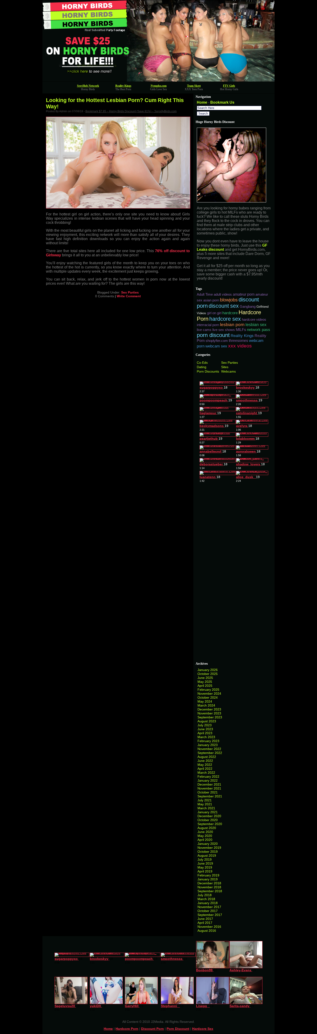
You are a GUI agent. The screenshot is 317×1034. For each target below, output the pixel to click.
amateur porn (244, 294)
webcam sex (216, 346)
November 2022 (209, 749)
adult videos (223, 294)
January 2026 (207, 670)
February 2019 (208, 875)
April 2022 (204, 768)
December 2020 (209, 816)
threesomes (238, 341)
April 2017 (204, 923)
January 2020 (207, 844)
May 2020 (204, 836)
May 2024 (204, 701)
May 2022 (204, 764)
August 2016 (206, 930)
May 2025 (204, 682)
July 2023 (204, 725)
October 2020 (207, 820)
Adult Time (205, 294)
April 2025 (204, 685)
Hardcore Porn (127, 1029)
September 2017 (209, 915)
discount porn (152, 1029)
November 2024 (209, 693)
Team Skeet (194, 85)
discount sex (224, 306)
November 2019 (209, 847)
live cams (204, 330)
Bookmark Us (222, 102)
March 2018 (206, 899)
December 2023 (209, 709)
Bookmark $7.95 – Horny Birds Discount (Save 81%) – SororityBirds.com (131, 111)
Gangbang (248, 306)
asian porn (211, 300)
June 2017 (205, 919)
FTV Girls (229, 85)
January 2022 (207, 780)
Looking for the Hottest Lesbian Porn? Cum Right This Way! (115, 103)
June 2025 (205, 678)
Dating (201, 367)
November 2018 (209, 887)
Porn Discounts (208, 371)
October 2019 (207, 851)
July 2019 (204, 859)
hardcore (230, 313)
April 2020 (204, 840)
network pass (258, 329)
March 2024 (206, 705)
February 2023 (208, 741)
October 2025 (207, 674)
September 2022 (209, 753)
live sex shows (223, 330)
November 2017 (209, 907)
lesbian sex (256, 324)
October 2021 (207, 792)
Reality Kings (123, 85)
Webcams (228, 371)
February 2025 (208, 689)
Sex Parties (130, 292)
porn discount (213, 335)
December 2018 (209, 883)
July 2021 (204, 800)
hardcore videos (254, 319)
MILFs (241, 330)
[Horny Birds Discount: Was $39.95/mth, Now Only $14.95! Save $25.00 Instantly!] (158, 80)
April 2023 (204, 733)
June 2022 (205, 761)
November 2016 (209, 926)
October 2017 (207, 911)
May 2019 (204, 867)
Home (202, 102)
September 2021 (209, 796)
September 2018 (209, 891)
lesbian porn (232, 324)
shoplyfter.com (217, 341)
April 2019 (204, 871)
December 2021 (209, 784)
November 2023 (209, 713)
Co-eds (202, 362)
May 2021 (204, 804)
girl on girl (214, 313)
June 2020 (205, 832)
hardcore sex (225, 319)
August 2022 (206, 757)
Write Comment (129, 296)
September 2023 (209, 717)
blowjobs (229, 299)
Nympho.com (159, 85)
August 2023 (206, 721)
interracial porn (208, 325)
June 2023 (205, 729)
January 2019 (207, 879)
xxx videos (240, 345)
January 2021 (207, 812)
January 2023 (207, 745)
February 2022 (208, 776)
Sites (224, 367)
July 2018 (204, 895)
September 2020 (209, 824)
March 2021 (206, 808)
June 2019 (205, 863)
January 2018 (207, 903)
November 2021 (209, 788)
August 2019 (206, 855)
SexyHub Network (88, 85)
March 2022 (206, 772)
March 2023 (206, 737)
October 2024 (207, 697)
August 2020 (206, 828)
